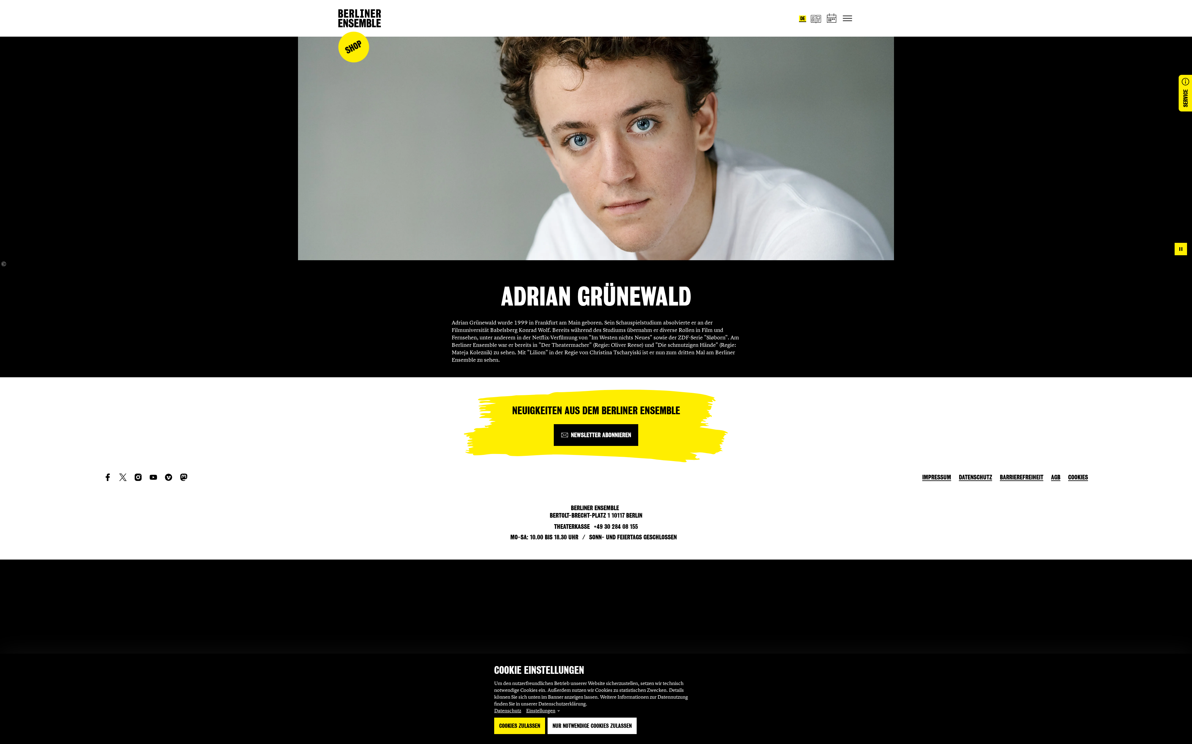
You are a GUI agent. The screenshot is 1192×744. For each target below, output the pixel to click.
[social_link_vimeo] (168, 477)
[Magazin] (815, 18)
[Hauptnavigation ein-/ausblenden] (847, 18)
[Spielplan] (831, 18)
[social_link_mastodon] (183, 477)
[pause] (1181, 249)
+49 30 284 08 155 (616, 526)
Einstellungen (540, 710)
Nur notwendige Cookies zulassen (592, 726)
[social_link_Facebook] (107, 477)
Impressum (936, 477)
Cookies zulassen (519, 726)
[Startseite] (359, 18)
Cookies (1078, 477)
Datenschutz (507, 710)
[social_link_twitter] (123, 477)
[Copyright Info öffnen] (4, 264)
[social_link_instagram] (138, 477)
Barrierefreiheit (1021, 477)
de (802, 18)
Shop (353, 47)
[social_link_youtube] (153, 477)
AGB (1055, 477)
